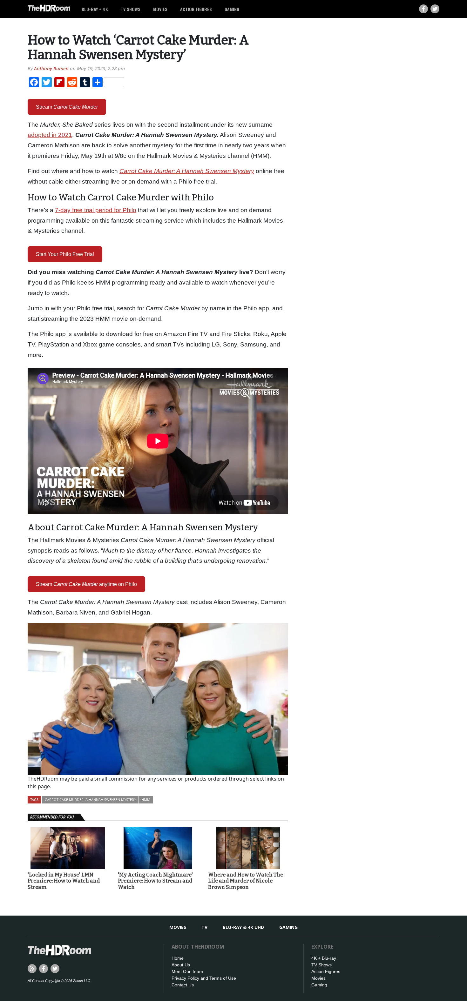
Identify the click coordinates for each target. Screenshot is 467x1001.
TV (204, 927)
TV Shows (130, 9)
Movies (160, 9)
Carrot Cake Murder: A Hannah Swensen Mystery (90, 799)
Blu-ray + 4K (95, 9)
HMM (145, 799)
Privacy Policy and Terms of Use (204, 978)
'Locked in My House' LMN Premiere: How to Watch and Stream (64, 881)
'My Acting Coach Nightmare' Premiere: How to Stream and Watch (155, 881)
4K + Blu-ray (323, 958)
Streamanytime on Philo (86, 584)
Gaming (232, 9)
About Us (181, 964)
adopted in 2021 (50, 134)
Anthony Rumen (51, 68)
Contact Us (183, 984)
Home (178, 958)
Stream (67, 107)
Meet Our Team (187, 971)
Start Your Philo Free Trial (65, 254)
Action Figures (196, 9)
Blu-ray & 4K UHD (243, 927)
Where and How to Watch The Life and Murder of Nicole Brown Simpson (245, 881)
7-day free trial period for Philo (95, 210)
